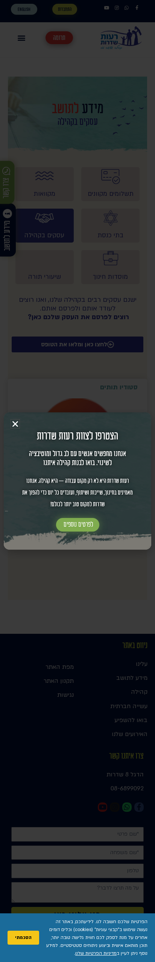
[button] (15, 424)
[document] (77, 481)
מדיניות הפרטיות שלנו (96, 953)
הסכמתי (23, 937)
